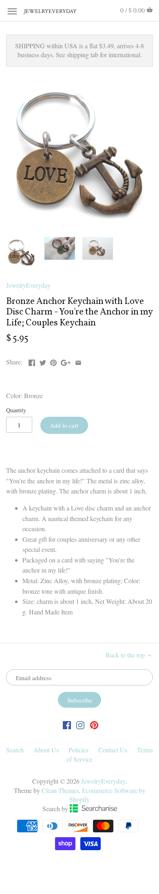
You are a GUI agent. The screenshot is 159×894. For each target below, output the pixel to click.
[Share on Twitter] (43, 361)
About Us (46, 749)
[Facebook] (67, 724)
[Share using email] (78, 361)
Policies (78, 749)
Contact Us (112, 749)
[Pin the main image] (53, 361)
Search (15, 749)
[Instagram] (80, 724)
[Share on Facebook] (32, 361)
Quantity (16, 410)
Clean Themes (60, 790)
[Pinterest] (94, 724)
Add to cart (64, 425)
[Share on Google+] (66, 361)
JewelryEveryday (44, 11)
